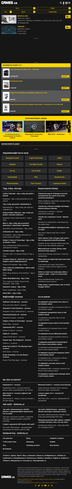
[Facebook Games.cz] (35, 485)
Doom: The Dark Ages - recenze (15, 360)
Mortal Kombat (12, 183)
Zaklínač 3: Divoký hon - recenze (15, 302)
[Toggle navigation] (69, 3)
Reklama (19, 479)
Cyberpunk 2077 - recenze (13, 327)
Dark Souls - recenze (11, 352)
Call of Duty (36, 171)
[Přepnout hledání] (60, 3)
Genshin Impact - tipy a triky (13, 251)
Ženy (24, 455)
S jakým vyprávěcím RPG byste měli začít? (19, 424)
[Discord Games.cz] (45, 485)
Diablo (59, 171)
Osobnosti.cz (8, 458)
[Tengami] (8, 30)
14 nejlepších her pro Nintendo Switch (52, 334)
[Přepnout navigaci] (63, 3)
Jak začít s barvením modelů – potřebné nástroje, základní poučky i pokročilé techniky (18, 419)
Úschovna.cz (31, 458)
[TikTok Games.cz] (48, 485)
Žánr (52, 8)
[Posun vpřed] (68, 126)
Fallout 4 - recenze (10, 343)
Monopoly (30, 442)
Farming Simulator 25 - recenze (15, 314)
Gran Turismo (36, 183)
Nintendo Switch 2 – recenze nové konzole (54, 385)
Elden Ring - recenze (11, 324)
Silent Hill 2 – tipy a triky (12, 293)
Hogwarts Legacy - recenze (13, 318)
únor (23, 12)
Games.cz (40, 455)
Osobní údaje (38, 479)
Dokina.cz (65, 458)
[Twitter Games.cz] (39, 485)
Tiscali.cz (6, 455)
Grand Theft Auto (36, 158)
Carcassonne (8, 438)
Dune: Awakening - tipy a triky (14, 290)
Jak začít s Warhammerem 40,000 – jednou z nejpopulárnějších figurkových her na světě (18, 412)
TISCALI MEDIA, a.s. (36, 482)
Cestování (31, 455)
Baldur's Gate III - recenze (12, 330)
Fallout (59, 164)
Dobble (52, 442)
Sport (19, 455)
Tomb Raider (12, 177)
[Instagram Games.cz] (42, 485)
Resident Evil (59, 177)
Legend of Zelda (59, 183)
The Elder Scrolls (36, 164)
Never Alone (22, 16)
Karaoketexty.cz (20, 458)
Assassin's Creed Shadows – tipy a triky (18, 228)
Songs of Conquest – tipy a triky (15, 264)
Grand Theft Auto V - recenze (14, 337)
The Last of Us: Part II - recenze (15, 305)
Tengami (20, 26)
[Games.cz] (9, 3)
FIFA (36, 177)
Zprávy (13, 455)
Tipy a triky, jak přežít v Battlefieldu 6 (17, 204)
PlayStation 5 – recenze (11, 385)
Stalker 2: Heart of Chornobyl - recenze (17, 321)
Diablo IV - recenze (10, 334)
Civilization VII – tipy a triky (13, 232)
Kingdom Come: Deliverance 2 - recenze (18, 311)
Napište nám (28, 481)
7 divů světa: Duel (9, 442)
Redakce (25, 479)
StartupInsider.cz (39, 460)
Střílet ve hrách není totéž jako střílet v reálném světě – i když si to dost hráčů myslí (53, 274)
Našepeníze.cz (16, 460)
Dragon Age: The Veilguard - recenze (17, 340)
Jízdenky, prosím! (33, 445)
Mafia (60, 158)
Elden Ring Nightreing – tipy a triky (16, 278)
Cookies (31, 479)
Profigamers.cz (50, 455)
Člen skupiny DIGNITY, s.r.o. (50, 482)
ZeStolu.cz (61, 455)
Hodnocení (53, 12)
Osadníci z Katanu (57, 438)
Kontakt (49, 479)
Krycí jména (54, 445)
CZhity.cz (6, 460)
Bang (28, 438)
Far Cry (12, 171)
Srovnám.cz (27, 460)
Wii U (17, 8)
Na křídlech (7, 449)
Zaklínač (12, 164)
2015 (5, 12)
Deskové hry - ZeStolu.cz (15, 433)
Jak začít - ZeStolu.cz (13, 404)
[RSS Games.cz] (52, 485)
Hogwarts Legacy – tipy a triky (14, 287)
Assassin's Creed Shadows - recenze (17, 308)
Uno (4, 445)
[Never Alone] (8, 19)
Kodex (45, 479)
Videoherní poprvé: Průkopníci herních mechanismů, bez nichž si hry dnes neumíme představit (52, 196)
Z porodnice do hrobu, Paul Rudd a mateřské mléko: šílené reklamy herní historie (52, 267)
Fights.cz (56, 458)
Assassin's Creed (12, 158)
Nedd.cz (41, 458)
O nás (54, 479)
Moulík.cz (48, 458)
